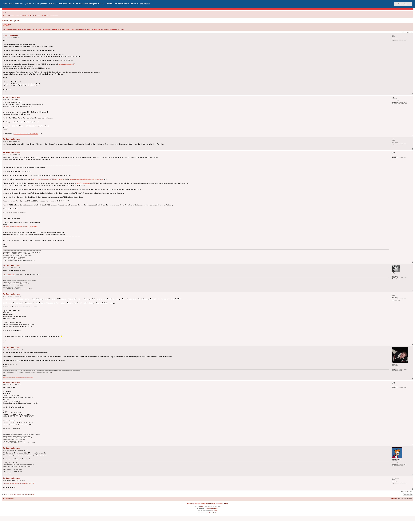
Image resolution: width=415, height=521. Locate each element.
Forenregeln (6, 25)
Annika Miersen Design (212, 508)
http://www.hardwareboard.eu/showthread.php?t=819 (19, 483)
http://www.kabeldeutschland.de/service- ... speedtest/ (86, 179)
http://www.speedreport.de (66, 64)
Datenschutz (219, 503)
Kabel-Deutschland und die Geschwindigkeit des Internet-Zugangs (18, 377)
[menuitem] (5, 12)
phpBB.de (215, 510)
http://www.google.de (83, 183)
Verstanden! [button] (402, 4)
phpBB (202, 506)
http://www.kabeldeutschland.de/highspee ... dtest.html (48, 179)
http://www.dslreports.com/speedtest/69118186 (26, 133)
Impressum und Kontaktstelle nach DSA (205, 503)
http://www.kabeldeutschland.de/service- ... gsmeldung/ (20, 226)
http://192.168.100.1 (9, 274)
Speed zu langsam (10, 20)
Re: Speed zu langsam (11, 97)
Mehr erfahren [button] (145, 4)
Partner (226, 503)
